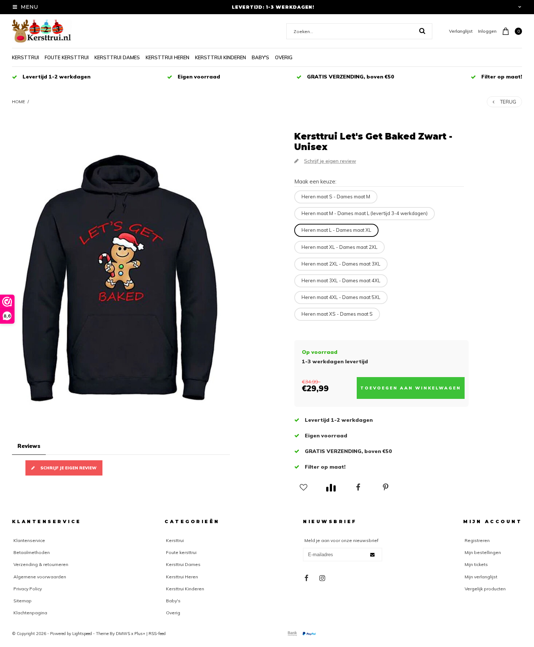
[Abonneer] (372, 555)
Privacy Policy (27, 588)
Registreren (477, 540)
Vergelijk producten (485, 588)
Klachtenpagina (30, 612)
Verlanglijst (461, 31)
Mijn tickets (476, 564)
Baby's (260, 57)
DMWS (123, 633)
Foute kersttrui (67, 57)
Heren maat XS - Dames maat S (337, 314)
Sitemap (22, 600)
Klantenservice (29, 540)
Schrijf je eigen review (68, 467)
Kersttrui (25, 57)
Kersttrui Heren (167, 57)
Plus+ (139, 633)
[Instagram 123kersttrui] (322, 578)
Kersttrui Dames (117, 57)
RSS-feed (157, 633)
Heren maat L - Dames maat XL (336, 230)
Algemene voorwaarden (39, 576)
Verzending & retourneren (40, 564)
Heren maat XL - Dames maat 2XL (339, 247)
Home (18, 101)
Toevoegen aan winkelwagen (410, 388)
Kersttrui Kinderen (220, 57)
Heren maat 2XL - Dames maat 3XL (341, 264)
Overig (283, 57)
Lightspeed (82, 633)
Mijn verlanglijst (481, 576)
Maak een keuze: (315, 181)
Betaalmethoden (31, 552)
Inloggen (487, 31)
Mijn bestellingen (483, 552)
